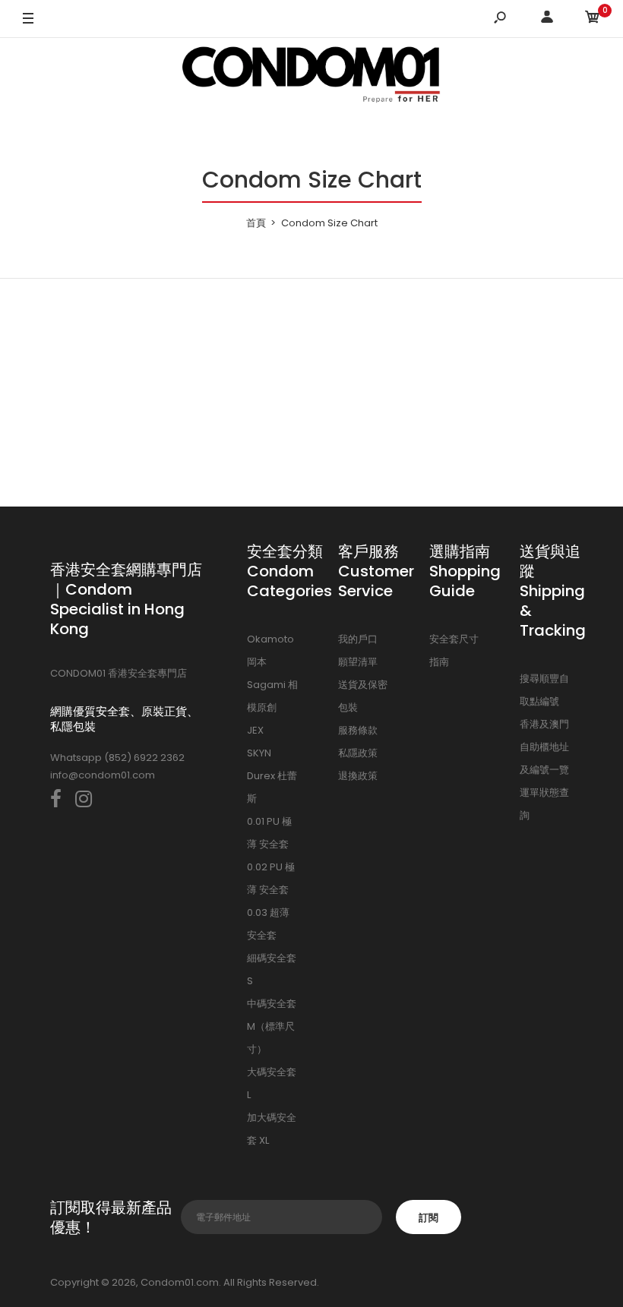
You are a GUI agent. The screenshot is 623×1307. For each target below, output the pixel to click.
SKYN (259, 753)
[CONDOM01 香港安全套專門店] (311, 77)
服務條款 (358, 730)
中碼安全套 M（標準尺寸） (271, 1026)
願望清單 (358, 662)
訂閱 (428, 1218)
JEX (255, 730)
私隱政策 (358, 753)
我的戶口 (358, 639)
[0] (592, 19)
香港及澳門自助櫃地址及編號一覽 (544, 747)
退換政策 (358, 776)
